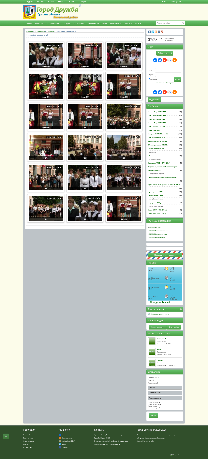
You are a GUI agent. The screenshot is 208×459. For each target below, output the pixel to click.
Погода (25, 444)
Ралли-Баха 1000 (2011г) (157, 213)
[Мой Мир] (159, 32)
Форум (67, 23)
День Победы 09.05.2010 (157, 123)
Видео (104, 23)
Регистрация (170, 83)
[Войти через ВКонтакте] (155, 60)
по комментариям (158, 231)
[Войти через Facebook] (160, 60)
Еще (137, 23)
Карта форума (28, 438)
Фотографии (174, 327)
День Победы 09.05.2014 (157, 112)
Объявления (93, 23)
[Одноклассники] (156, 32)
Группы (127, 23)
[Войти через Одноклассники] (174, 60)
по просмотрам (158, 234)
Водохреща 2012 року (156, 203)
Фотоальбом (78, 23)
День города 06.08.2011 (156, 137)
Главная (28, 23)
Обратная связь (28, 441)
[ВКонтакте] (149, 32)
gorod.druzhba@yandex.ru (108, 441)
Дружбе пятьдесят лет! (156, 148)
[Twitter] (153, 32)
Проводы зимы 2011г (155, 192)
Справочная (53, 23)
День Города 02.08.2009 (156, 126)
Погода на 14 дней (160, 302)
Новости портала (158, 327)
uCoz (152, 441)
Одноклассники (67, 438)
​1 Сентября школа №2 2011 (158, 141)
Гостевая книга (28, 447)
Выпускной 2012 (154, 130)
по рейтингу (157, 237)
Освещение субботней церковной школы (162, 177)
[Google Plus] (162, 32)
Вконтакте (65, 435)
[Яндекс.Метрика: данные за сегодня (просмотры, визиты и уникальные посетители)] (177, 455)
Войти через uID (165, 53)
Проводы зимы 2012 (155, 195)
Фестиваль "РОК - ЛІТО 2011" (159, 163)
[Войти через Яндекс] (165, 60)
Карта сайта (27, 435)
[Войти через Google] (169, 60)
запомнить (153, 79)
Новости (39, 23)
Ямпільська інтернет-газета (159, 314)
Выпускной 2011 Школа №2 (158, 134)
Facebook (65, 447)
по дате (155, 227)
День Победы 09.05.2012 (157, 115)
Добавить (155, 100)
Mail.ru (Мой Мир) (68, 441)
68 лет (150, 156)
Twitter (64, 444)
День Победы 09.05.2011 (157, 119)
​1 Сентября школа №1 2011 (158, 145)
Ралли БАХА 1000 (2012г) (157, 210)
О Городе (115, 23)
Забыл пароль (160, 83)
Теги (153, 415)
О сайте (139, 441)
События (50, 31)
